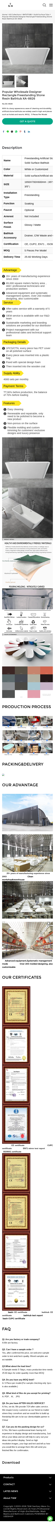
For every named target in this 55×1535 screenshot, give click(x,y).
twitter (12, 131)
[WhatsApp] (50, 1519)
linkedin (29, 131)
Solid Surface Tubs (41, 14)
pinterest (20, 131)
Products (8, 1477)
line (7, 131)
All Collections (15, 14)
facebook (3, 131)
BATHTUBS (27, 14)
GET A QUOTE (27, 121)
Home (4, 14)
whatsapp (16, 131)
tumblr (24, 131)
